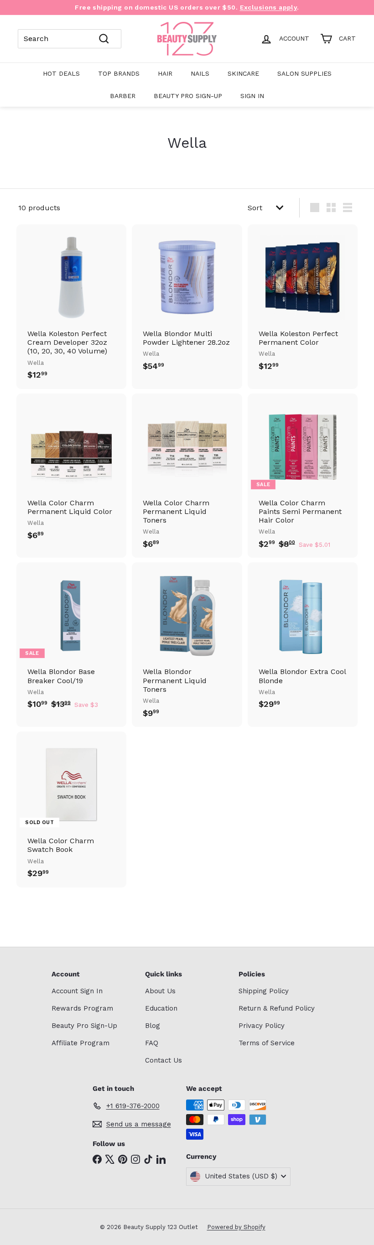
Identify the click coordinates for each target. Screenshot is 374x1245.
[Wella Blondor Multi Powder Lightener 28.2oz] (187, 302)
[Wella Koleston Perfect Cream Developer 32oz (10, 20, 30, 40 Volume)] (71, 306)
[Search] (104, 39)
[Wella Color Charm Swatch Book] (71, 809)
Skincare (243, 73)
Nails (200, 73)
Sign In (252, 95)
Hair (165, 73)
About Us (160, 991)
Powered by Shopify (236, 1227)
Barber (122, 95)
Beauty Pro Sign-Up (188, 95)
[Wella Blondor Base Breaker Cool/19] (71, 640)
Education (161, 1008)
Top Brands (119, 73)
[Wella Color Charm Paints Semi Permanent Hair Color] (302, 476)
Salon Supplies (304, 73)
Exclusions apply (268, 7)
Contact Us (163, 1060)
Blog (152, 1026)
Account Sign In (77, 991)
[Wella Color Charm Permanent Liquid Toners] (187, 476)
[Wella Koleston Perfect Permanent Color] (302, 302)
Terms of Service (267, 1043)
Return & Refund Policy (277, 1008)
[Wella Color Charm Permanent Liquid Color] (71, 472)
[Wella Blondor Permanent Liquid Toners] (187, 644)
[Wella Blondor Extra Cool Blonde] (302, 640)
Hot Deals (61, 73)
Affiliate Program (80, 1043)
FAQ (151, 1043)
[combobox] (69, 39)
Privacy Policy (262, 1026)
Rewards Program (82, 1008)
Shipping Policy (264, 991)
